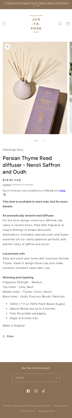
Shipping (7, 185)
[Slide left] (28, 141)
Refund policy (62, 405)
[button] (4, 24)
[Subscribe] (56, 378)
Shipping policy (47, 411)
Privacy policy (28, 411)
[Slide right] (44, 141)
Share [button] (10, 336)
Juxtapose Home (21, 405)
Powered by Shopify (40, 405)
